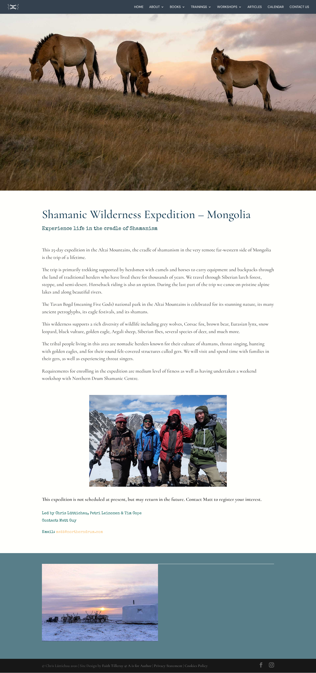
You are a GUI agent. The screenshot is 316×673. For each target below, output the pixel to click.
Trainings (199, 7)
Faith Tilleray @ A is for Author (127, 665)
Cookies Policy (196, 665)
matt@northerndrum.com (79, 532)
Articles (254, 7)
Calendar (276, 7)
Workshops (227, 7)
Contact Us (299, 7)
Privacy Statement (168, 665)
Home (138, 7)
